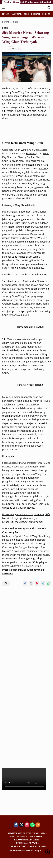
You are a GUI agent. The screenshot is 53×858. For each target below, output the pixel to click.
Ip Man (38, 164)
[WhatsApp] (32, 825)
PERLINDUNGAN (18, 836)
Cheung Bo (23, 157)
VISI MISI (41, 846)
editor (10, 46)
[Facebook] (16, 825)
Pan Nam (36, 157)
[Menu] (4, 7)
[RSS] (37, 825)
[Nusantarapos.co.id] (22, 7)
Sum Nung (31, 153)
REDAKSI (12, 833)
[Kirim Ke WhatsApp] (48, 583)
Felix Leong (24, 285)
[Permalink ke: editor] (4, 47)
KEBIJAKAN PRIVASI (26, 843)
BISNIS (5, 28)
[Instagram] (27, 825)
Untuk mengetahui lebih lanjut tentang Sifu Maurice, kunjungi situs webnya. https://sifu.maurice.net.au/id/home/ (26, 518)
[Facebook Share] (25, 583)
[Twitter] (21, 825)
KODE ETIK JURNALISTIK (32, 833)
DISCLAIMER (36, 836)
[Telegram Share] (42, 583)
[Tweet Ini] (31, 583)
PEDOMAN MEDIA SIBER (26, 840)
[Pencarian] (49, 7)
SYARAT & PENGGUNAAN (21, 846)
